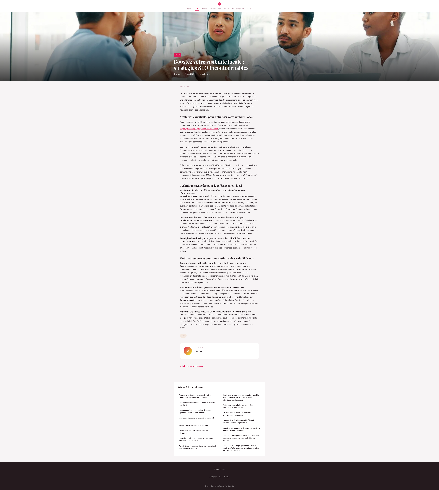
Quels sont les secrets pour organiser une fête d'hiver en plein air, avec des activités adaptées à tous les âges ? (241, 397)
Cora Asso (219, 469)
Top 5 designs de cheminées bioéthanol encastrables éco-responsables (238, 421)
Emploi (227, 9)
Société (249, 9)
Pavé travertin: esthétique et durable (193, 425)
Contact (227, 477)
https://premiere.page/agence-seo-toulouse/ (199, 128)
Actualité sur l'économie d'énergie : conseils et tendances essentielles (197, 447)
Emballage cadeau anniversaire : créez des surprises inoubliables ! (196, 439)
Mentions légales (215, 477)
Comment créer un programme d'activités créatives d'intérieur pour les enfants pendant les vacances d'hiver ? (241, 448)
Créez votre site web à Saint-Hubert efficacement (193, 431)
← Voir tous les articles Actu (191, 366)
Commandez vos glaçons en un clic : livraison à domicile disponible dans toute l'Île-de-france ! (241, 437)
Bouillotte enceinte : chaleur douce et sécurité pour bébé (197, 403)
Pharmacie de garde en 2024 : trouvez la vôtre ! (197, 419)
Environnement (238, 9)
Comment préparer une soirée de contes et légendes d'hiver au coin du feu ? (196, 411)
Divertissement (215, 9)
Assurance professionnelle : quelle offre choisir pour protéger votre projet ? (195, 396)
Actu (197, 9)
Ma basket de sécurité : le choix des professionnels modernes (237, 413)
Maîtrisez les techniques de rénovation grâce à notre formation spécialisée (241, 429)
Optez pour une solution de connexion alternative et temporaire (238, 406)
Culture (204, 9)
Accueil (190, 9)
